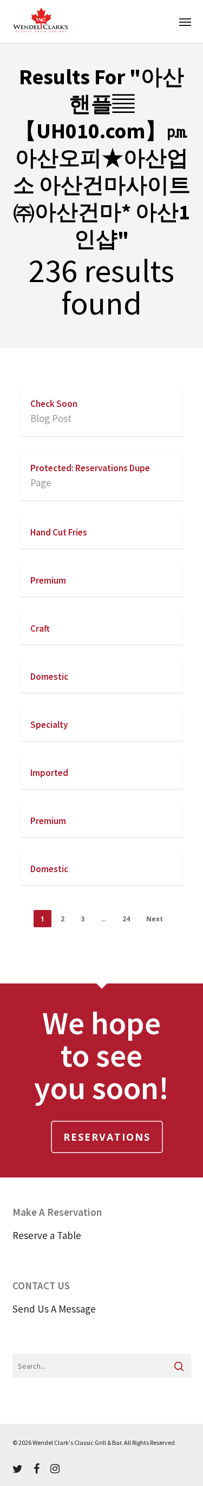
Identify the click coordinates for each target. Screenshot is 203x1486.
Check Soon (53, 404)
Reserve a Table (46, 1235)
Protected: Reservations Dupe (90, 468)
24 (126, 918)
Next (154, 918)
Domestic (49, 676)
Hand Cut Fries (58, 532)
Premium (48, 580)
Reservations (106, 1136)
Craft (40, 628)
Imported (49, 773)
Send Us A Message (54, 1308)
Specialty (49, 725)
